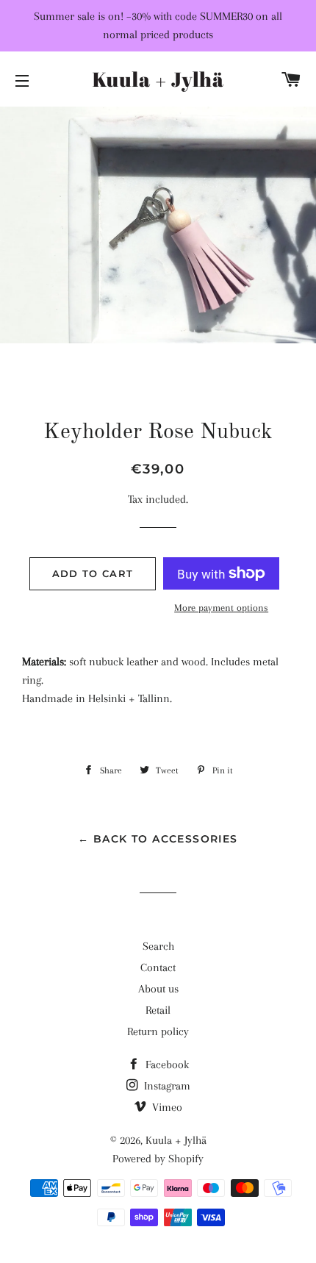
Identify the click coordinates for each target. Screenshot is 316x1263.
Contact (158, 967)
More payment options (221, 607)
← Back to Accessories (157, 838)
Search (158, 946)
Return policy (158, 1031)
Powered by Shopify (158, 1158)
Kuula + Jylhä (176, 1140)
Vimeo (165, 1107)
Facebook (166, 1064)
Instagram (165, 1085)
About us (158, 988)
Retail (158, 1010)
